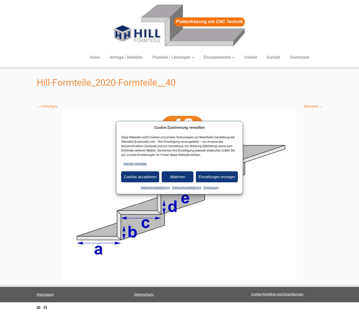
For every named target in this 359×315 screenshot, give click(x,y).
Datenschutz (144, 294)
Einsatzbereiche (218, 57)
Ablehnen (177, 176)
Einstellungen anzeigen (217, 176)
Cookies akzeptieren (140, 176)
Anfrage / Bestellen (126, 57)
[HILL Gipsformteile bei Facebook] (46, 307)
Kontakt (273, 57)
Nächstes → (313, 106)
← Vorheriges (47, 106)
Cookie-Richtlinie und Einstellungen (277, 294)
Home (95, 57)
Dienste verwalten (135, 163)
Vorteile (250, 57)
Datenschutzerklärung (155, 187)
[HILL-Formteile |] (179, 26)
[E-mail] (40, 307)
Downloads (299, 57)
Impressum (211, 187)
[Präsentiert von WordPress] (179, 306)
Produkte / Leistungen (171, 57)
